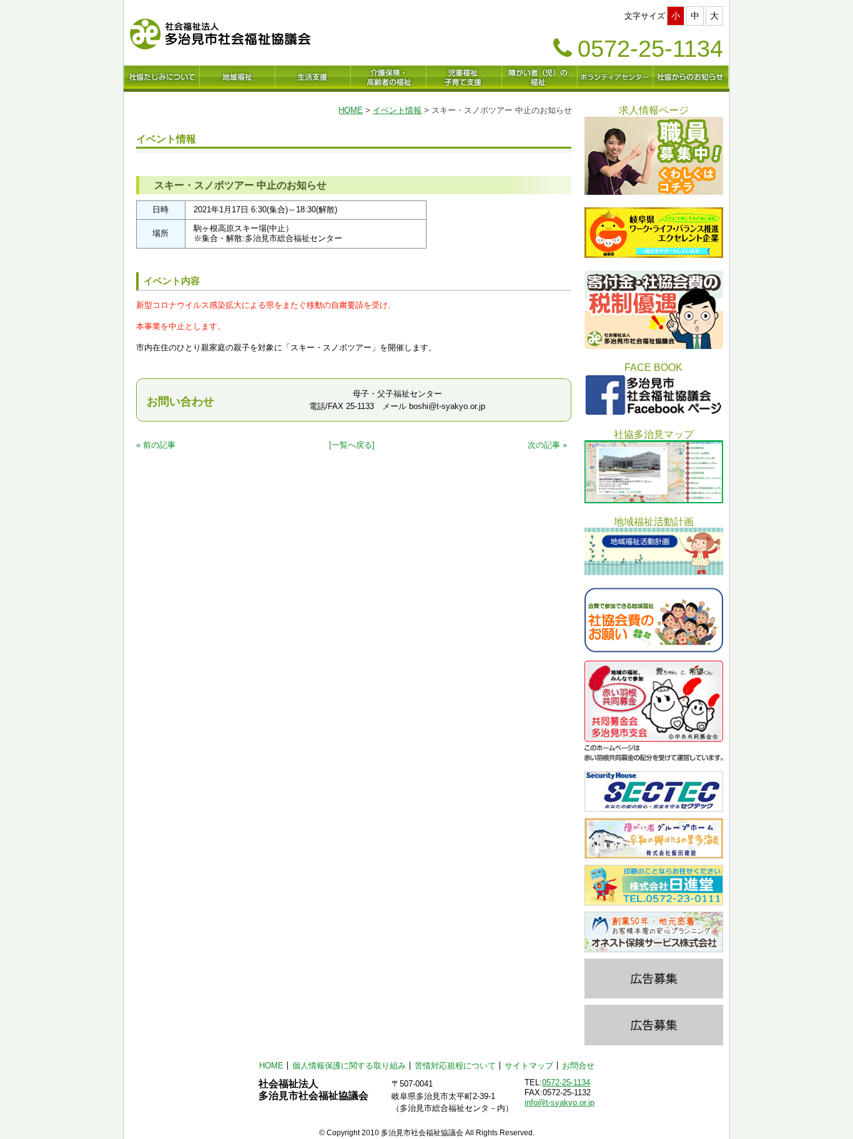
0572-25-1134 (566, 1082)
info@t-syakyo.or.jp (559, 1102)
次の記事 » (547, 445)
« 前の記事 (155, 445)
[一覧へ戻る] (352, 445)
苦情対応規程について (455, 1065)
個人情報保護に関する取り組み (349, 1065)
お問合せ (578, 1065)
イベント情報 (397, 110)
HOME (350, 110)
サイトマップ (529, 1065)
